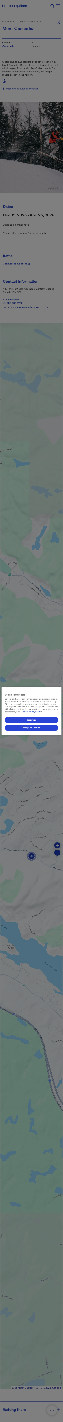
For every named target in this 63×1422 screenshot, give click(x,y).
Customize (31, 720)
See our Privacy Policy (32, 712)
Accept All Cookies (31, 728)
